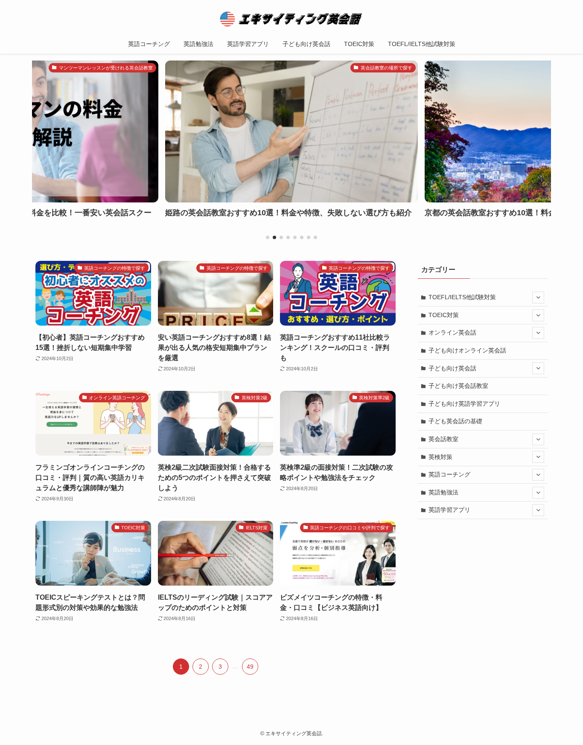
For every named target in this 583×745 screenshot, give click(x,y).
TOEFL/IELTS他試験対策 (462, 297)
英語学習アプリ (449, 509)
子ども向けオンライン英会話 (467, 350)
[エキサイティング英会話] (291, 18)
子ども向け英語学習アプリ (464, 403)
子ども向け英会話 (452, 368)
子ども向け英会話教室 (458, 385)
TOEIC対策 (444, 315)
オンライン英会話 (452, 332)
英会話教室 (443, 439)
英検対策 (440, 456)
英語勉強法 (443, 492)
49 (250, 666)
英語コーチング (449, 474)
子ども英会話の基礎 (455, 421)
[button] (267, 237)
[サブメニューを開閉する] (538, 297)
